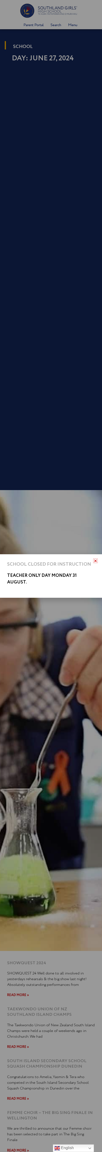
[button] (95, 561)
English (67, 1148)
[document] (51, 576)
